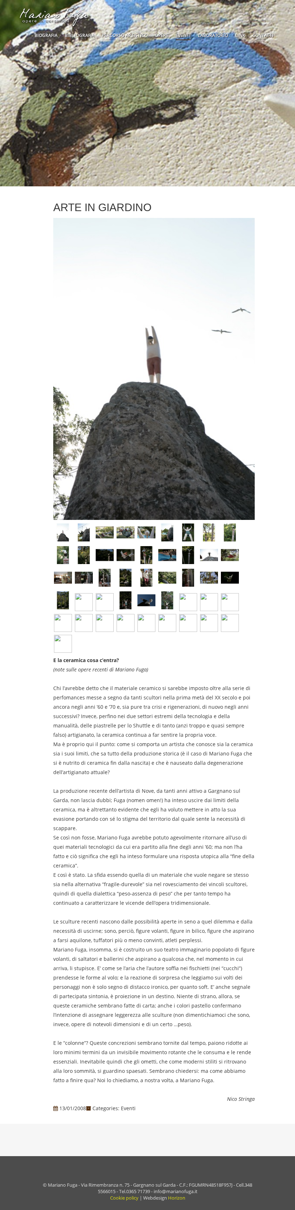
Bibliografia (80, 35)
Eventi (183, 35)
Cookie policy (124, 1198)
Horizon (176, 1198)
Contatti (263, 35)
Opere (162, 35)
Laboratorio (213, 35)
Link (240, 35)
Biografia (46, 35)
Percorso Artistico (125, 35)
